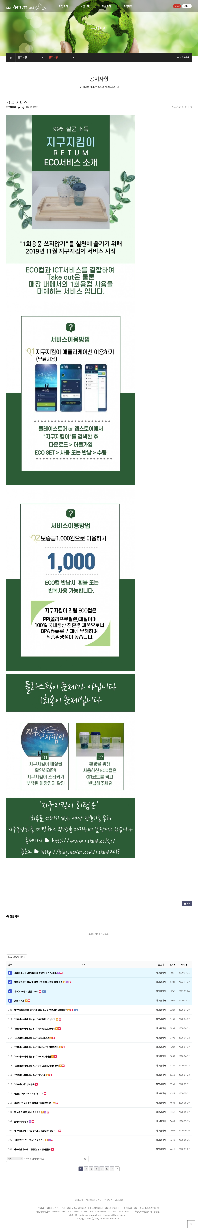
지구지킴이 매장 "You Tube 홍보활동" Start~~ (36, 1130)
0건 (22, 107)
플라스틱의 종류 (21, 1121)
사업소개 (84, 6)
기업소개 (63, 6)
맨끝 (117, 1168)
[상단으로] (191, 1224)
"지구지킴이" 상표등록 (24, 1084)
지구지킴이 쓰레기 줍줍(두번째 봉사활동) (32, 1149)
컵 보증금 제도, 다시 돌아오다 (27, 1112)
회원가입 (186, 6)
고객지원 (127, 6)
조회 (172, 964)
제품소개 (106, 6)
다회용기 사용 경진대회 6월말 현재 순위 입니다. (35, 972)
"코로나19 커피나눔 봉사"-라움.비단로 (32, 1037)
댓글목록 (14, 916)
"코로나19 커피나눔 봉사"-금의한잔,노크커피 (34, 1028)
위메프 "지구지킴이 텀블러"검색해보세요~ (33, 1102)
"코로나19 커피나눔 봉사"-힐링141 (30, 1075)
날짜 (183, 964)
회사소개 (79, 1199)
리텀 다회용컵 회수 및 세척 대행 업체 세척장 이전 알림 (38, 982)
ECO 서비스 (19, 1000)
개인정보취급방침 (93, 1199)
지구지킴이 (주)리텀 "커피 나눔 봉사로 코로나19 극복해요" (40, 1010)
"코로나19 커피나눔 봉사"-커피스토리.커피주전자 (36, 1065)
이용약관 (108, 1199)
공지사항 (119, 1199)
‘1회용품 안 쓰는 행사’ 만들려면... (29, 1140)
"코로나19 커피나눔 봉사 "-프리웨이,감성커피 (35, 1019)
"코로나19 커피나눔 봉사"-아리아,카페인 (32, 1056)
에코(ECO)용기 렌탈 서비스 (26, 991)
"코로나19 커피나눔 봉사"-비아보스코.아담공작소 (36, 1047)
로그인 (176, 6)
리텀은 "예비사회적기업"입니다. (29, 1093)
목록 (188, 903)
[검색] (85, 1159)
